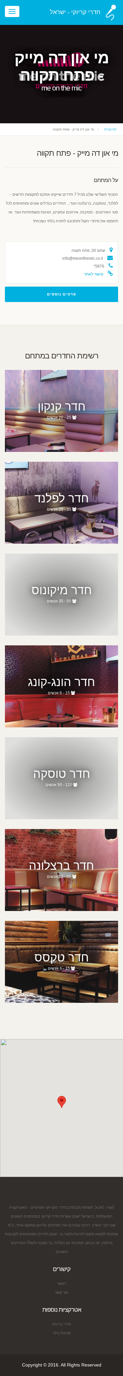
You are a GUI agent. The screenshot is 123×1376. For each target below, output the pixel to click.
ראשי (61, 1283)
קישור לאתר (93, 274)
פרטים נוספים (61, 294)
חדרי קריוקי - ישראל (75, 12)
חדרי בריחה (61, 1324)
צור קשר (61, 1292)
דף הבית (110, 129)
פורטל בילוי (61, 1333)
